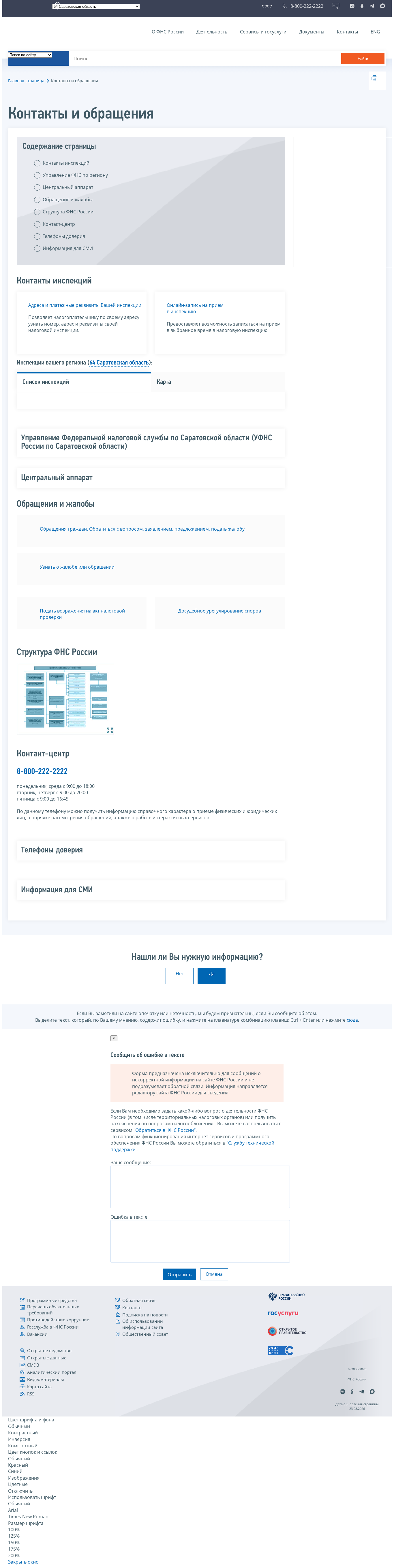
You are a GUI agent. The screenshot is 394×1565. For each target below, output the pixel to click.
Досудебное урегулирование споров (219, 611)
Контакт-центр (59, 224)
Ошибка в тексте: (129, 1217)
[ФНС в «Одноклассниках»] (362, 6)
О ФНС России (168, 32)
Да (212, 973)
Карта (164, 382)
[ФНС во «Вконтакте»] (352, 6)
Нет (180, 973)
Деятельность (211, 32)
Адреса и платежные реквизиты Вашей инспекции (84, 305)
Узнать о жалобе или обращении (77, 567)
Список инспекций (45, 382)
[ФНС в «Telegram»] (371, 6)
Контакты (347, 32)
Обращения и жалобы (68, 199)
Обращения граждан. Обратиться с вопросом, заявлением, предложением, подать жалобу (142, 529)
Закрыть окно (23, 1562)
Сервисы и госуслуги (263, 32)
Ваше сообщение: (130, 1162)
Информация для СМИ (68, 248)
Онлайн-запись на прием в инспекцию (195, 308)
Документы (311, 32)
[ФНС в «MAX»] (381, 6)
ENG (375, 32)
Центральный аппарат (68, 187)
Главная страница (26, 80)
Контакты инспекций (66, 163)
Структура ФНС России (68, 211)
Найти (363, 59)
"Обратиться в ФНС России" (165, 1130)
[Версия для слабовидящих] (268, 6)
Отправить (180, 1274)
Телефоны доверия (64, 236)
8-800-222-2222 (42, 772)
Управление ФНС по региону (75, 175)
